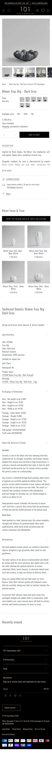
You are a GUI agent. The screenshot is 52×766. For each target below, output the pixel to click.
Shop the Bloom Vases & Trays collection (26, 218)
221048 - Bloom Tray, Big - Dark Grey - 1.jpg (19, 381)
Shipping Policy (28, 729)
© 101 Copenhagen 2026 (10, 715)
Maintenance (7, 539)
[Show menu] (3, 10)
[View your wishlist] (42, 10)
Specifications (8, 334)
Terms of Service (40, 729)
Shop (5, 668)
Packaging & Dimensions (12, 391)
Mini (18, 113)
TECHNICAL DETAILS (13, 179)
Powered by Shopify (8, 734)
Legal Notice (6, 729)
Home (4, 84)
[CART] (48, 10)
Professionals (8, 659)
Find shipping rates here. (15, 187)
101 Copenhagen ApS (11, 650)
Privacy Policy (16, 729)
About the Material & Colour (14, 442)
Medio (26, 113)
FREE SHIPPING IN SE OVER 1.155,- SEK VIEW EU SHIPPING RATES (26, 3)
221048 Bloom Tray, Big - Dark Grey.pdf (17, 375)
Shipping (5, 126)
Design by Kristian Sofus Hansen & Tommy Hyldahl (23, 325)
